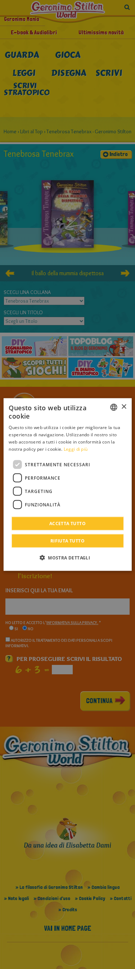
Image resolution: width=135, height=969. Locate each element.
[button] (67, 557)
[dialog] (67, 484)
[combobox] (113, 407)
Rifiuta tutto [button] (67, 541)
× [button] (123, 407)
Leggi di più (76, 449)
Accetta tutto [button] (67, 523)
